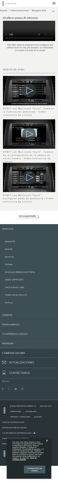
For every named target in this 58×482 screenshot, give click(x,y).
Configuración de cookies (34, 469)
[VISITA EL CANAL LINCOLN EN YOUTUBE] (15, 389)
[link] (23, 406)
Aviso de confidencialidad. (24, 459)
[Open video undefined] (29, 90)
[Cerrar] (47, 443)
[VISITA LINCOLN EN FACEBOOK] (2, 389)
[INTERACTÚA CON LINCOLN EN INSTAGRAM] (22, 389)
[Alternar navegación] (54, 3)
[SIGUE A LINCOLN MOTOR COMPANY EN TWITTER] (9, 389)
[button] (29, 315)
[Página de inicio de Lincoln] (5, 411)
